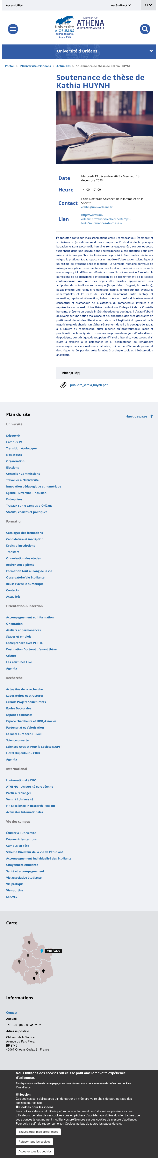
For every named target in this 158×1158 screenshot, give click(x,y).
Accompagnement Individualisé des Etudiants (38, 858)
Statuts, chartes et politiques (26, 512)
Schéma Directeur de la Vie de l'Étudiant (34, 852)
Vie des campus (18, 821)
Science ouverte (17, 740)
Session (25, 1094)
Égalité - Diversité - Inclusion (26, 493)
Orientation (14, 624)
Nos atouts (14, 455)
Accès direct (119, 5)
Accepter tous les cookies (35, 1151)
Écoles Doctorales (18, 708)
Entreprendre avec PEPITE (24, 643)
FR (147, 5)
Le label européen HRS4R (24, 734)
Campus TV (14, 442)
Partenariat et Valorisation (25, 727)
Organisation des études (23, 558)
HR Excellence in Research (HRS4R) (30, 806)
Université (14, 424)
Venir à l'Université (19, 799)
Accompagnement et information (30, 617)
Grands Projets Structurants (26, 702)
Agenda (11, 668)
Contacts (12, 590)
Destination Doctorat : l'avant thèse (31, 649)
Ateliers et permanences (23, 630)
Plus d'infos (23, 1087)
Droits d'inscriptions (20, 545)
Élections (12, 467)
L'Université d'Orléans (35, 66)
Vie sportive (14, 890)
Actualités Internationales (24, 812)
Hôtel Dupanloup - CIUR (23, 753)
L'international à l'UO (21, 780)
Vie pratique (14, 884)
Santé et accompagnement (25, 871)
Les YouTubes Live (19, 662)
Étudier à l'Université (21, 833)
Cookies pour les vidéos (36, 1107)
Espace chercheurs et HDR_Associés (31, 721)
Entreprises (14, 499)
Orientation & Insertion (24, 606)
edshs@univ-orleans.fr (97, 207)
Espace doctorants (19, 715)
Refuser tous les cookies (34, 1141)
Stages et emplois (18, 636)
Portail (9, 66)
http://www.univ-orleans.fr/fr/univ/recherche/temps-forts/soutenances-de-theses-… (106, 219)
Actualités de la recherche (24, 689)
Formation (14, 521)
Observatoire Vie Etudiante (25, 577)
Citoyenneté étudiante (22, 865)
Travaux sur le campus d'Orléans (29, 505)
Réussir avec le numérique (24, 584)
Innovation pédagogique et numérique (33, 486)
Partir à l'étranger (18, 793)
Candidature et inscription (24, 539)
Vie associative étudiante (24, 877)
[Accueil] (64, 24)
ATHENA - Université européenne (29, 786)
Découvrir (13, 435)
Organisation (15, 461)
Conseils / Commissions (23, 474)
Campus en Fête (17, 846)
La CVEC (11, 897)
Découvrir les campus (21, 839)
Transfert (12, 552)
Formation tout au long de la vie (29, 571)
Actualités (63, 66)
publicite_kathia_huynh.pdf (89, 385)
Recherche (14, 678)
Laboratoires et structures (24, 695)
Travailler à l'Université (22, 480)
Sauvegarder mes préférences (38, 1131)
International (16, 769)
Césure (11, 656)
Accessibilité (14, 5)
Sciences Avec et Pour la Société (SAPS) (34, 747)
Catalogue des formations (24, 533)
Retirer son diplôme (20, 565)
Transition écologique (21, 448)
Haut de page (136, 416)
